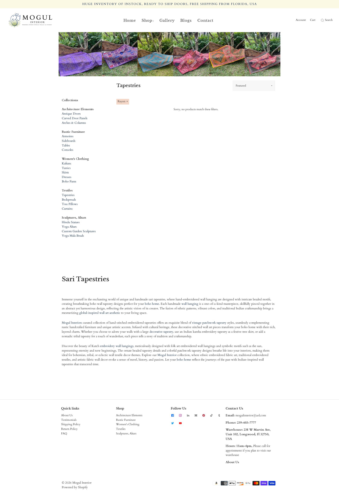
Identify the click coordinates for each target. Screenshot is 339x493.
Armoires (67, 136)
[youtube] (180, 423)
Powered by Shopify (75, 487)
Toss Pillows (70, 204)
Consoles (67, 150)
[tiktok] (211, 415)
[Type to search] (320, 20)
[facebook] (172, 415)
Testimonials (68, 420)
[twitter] (172, 423)
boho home (152, 304)
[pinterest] (203, 415)
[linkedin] (188, 415)
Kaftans (66, 163)
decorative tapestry (161, 332)
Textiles (120, 429)
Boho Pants (69, 181)
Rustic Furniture (126, 420)
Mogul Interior (167, 355)
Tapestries (68, 195)
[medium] (196, 415)
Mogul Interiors (72, 323)
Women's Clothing (127, 424)
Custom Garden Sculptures (79, 231)
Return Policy (69, 429)
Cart (312, 20)
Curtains (67, 209)
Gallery (167, 20)
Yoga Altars (69, 227)
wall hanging (190, 304)
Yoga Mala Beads (73, 236)
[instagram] (180, 415)
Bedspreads (69, 200)
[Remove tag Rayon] (122, 102)
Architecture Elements (129, 415)
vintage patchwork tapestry (209, 323)
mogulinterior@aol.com (251, 415)
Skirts (65, 172)
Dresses (66, 177)
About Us (67, 415)
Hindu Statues (71, 222)
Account (301, 20)
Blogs (186, 20)
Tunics (66, 168)
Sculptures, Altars (126, 433)
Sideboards (68, 141)
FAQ (64, 433)
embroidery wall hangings (116, 346)
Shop (147, 20)
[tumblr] (219, 415)
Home (129, 20)
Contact (205, 20)
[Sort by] (254, 86)
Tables (66, 145)
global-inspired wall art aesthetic (99, 313)
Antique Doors (71, 114)
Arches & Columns (74, 123)
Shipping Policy (70, 424)
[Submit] (321, 20)
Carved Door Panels (74, 118)
